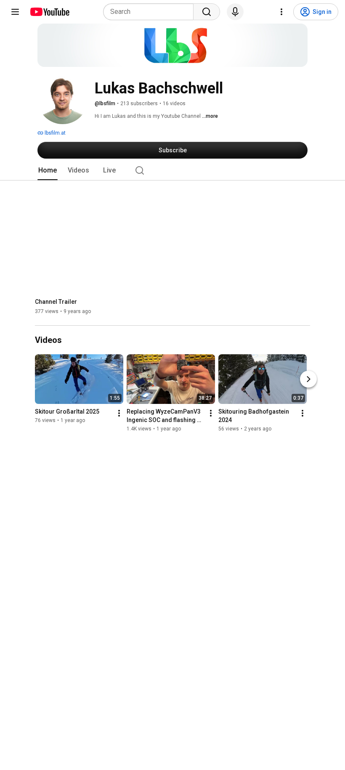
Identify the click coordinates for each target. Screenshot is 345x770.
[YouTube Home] (49, 12)
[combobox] (150, 12)
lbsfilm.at (54, 133)
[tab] (47, 170)
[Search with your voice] (235, 11)
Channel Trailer (56, 301)
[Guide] (15, 12)
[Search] (206, 11)
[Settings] (281, 12)
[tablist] (172, 170)
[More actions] (119, 413)
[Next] (308, 379)
